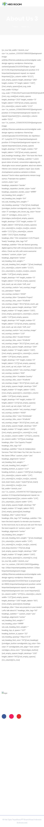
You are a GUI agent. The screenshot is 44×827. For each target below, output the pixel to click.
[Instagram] (11, 716)
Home (15, 26)
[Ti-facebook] (4, 716)
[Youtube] (19, 716)
